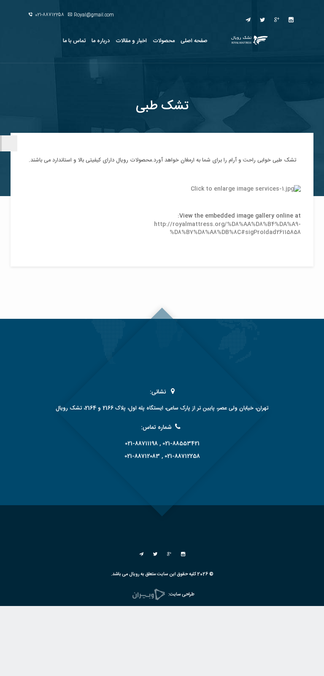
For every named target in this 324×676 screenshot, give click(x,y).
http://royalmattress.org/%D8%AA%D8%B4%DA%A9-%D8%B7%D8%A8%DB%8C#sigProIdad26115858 (227, 228)
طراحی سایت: (181, 594)
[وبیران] (149, 594)
